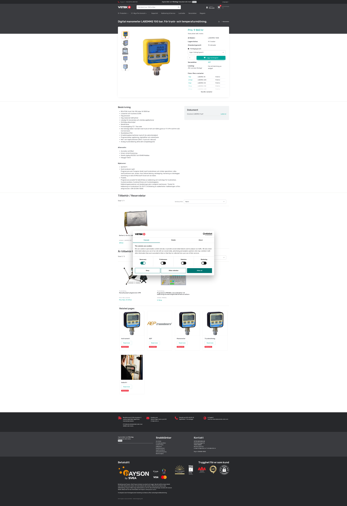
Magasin (202, 13)
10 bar (190, 86)
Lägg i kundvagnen (212, 58)
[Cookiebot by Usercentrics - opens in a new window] (204, 234)
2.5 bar (190, 80)
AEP (209, 62)
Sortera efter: (179, 201)
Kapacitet (154, 13)
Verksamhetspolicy (161, 451)
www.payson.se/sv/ (150, 489)
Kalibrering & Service (168, 13)
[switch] (163, 263)
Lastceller (181, 13)
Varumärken (192, 13)
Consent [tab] (146, 240)
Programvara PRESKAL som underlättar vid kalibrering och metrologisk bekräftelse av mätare (173, 293)
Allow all (199, 270)
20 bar (190, 89)
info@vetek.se (155, 421)
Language (225, 2)
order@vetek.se (211, 448)
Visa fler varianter (206, 92)
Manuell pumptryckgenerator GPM (130, 293)
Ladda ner (223, 114)
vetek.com (225, 419)
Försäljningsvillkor (161, 443)
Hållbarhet (159, 446)
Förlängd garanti (195, 49)
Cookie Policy (159, 444)
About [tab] (201, 240)
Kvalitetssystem (160, 448)
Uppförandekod (160, 450)
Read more (126, 343)
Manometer (226, 21)
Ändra (194, 2)
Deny (147, 270)
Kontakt (199, 437)
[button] (224, 470)
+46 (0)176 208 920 (132, 2)
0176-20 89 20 (200, 446)
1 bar (189, 77)
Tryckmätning (122, 291)
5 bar (189, 83)
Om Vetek (158, 441)
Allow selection (173, 270)
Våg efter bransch (139, 13)
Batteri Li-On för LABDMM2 (128, 235)
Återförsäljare (160, 453)
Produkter (123, 13)
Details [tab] (173, 240)
